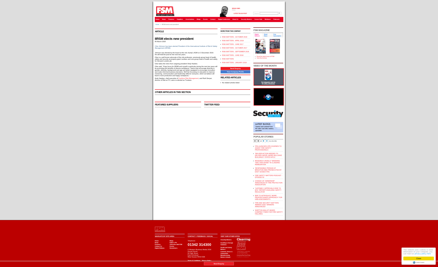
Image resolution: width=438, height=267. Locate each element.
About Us (235, 19)
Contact (212, 19)
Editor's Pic (173, 242)
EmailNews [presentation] (265, 35)
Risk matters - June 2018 (232, 55)
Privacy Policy (206, 260)
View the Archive (262, 58)
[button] (235, 68)
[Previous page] (258, 141)
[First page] (255, 141)
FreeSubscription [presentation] (277, 35)
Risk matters (228, 59)
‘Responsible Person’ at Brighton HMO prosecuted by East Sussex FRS (268, 170)
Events (205, 19)
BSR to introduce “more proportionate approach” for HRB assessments (268, 197)
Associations (190, 19)
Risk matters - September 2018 (235, 51)
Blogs (199, 19)
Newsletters (173, 248)
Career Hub (258, 19)
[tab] (258, 35)
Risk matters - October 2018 (234, 37)
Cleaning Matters (226, 240)
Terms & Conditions (194, 260)
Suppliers (180, 19)
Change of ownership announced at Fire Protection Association (268, 183)
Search (256, 13)
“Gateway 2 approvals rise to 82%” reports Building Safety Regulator (268, 190)
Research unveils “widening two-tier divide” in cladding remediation (267, 162)
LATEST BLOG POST (240, 13)
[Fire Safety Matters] (269, 85)
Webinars (268, 19)
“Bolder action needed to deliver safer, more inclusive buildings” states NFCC (268, 155)
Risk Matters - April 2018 (233, 40)
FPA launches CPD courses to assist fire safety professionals (268, 148)
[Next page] (263, 141)
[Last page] (267, 141)
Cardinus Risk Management (189, 78)
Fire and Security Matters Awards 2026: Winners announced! (267, 204)
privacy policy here (423, 254)
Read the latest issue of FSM (265, 56)
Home (157, 19)
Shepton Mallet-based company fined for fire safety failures (269, 212)
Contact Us (158, 246)
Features (171, 19)
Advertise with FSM (176, 244)
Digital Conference (224, 19)
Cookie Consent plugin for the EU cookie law (418, 262)
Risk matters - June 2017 (232, 44)
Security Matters (246, 19)
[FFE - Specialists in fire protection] (269, 105)
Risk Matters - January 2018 (234, 62)
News (164, 19)
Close (418, 258)
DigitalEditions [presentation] (257, 35)
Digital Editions (159, 248)
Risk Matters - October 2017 (234, 48)
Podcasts (276, 19)
